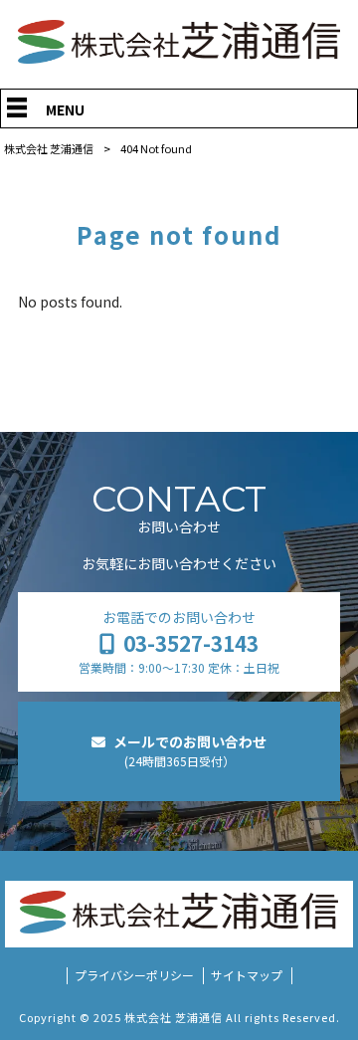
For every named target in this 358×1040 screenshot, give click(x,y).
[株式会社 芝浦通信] (179, 58)
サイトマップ (246, 975)
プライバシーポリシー (134, 975)
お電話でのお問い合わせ (179, 641)
